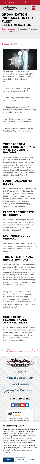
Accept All (8, 459)
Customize (31, 459)
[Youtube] (22, 405)
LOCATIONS (20, 371)
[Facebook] (13, 405)
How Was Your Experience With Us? (18, 391)
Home (4, 29)
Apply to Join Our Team (20, 377)
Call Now (11, 2)
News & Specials (20, 384)
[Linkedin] (27, 405)
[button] (25, 2)
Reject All (20, 459)
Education (12, 29)
